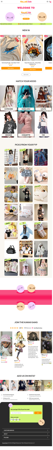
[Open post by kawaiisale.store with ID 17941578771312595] (13, 385)
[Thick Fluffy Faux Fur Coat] (41, 249)
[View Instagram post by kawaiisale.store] (8, 390)
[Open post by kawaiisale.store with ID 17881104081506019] (22, 385)
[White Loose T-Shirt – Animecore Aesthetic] (11, 157)
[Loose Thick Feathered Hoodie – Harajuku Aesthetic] (26, 230)
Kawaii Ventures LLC (30, 443)
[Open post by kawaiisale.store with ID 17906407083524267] (39, 385)
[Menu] (3, 2)
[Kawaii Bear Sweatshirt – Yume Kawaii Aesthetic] (11, 267)
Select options (11, 68)
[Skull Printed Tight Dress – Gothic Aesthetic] (26, 194)
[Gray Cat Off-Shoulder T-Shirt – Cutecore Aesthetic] (41, 212)
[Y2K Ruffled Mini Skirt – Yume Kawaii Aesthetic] (26, 175)
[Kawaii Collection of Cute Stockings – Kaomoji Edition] (41, 230)
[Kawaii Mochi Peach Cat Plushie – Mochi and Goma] (26, 212)
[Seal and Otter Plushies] (41, 175)
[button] (49, 2)
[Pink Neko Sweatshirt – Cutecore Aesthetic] (26, 267)
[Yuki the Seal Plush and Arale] (11, 194)
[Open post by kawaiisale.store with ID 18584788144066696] (48, 385)
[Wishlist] (19, 37)
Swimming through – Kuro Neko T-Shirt (11, 62)
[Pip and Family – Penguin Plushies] (26, 249)
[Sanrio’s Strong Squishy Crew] (11, 230)
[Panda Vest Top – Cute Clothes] (26, 157)
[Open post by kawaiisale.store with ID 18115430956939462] (30, 385)
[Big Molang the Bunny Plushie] (41, 194)
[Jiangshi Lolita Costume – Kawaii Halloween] (41, 157)
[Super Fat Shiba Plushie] (11, 212)
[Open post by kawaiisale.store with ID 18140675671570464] (4, 385)
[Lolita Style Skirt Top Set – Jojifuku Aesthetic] (41, 267)
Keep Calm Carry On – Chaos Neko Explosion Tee (33, 63)
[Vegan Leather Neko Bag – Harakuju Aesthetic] (11, 249)
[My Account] (47, 1)
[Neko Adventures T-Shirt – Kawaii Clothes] (11, 175)
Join (38, 413)
